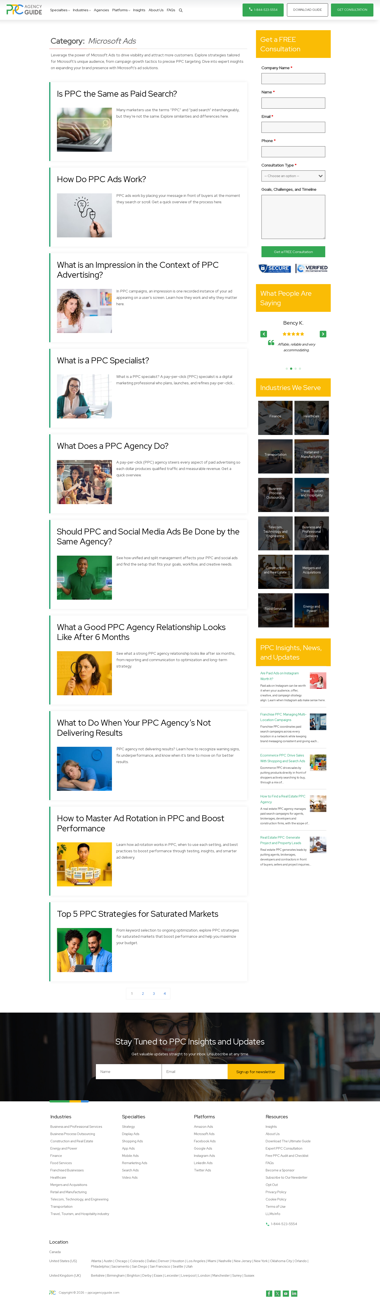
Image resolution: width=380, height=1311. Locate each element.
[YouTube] (286, 1294)
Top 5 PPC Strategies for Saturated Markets (137, 913)
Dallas (151, 1261)
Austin (108, 1261)
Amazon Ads (203, 1126)
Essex (158, 1275)
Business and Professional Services (76, 1126)
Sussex (249, 1275)
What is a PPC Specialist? (103, 360)
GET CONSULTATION (352, 10)
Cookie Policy (276, 1199)
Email (267, 116)
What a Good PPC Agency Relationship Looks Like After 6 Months (141, 632)
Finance (56, 1156)
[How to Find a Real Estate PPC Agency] (318, 803)
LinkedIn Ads (203, 1163)
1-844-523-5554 (266, 10)
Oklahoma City (281, 1261)
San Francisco (160, 1266)
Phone (268, 140)
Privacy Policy (276, 1192)
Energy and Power (63, 1148)
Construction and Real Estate (71, 1141)
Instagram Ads (204, 1156)
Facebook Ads (205, 1141)
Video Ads (129, 1177)
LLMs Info (273, 1214)
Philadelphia (100, 1266)
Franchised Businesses (67, 1170)
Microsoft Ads (204, 1134)
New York (261, 1261)
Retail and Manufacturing (68, 1192)
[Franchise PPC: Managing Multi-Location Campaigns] (318, 721)
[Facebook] (269, 1294)
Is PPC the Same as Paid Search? (117, 93)
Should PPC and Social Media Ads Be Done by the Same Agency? (148, 536)
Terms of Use (276, 1206)
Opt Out (272, 1185)
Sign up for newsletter (256, 1071)
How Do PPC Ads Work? (101, 179)
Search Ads (130, 1170)
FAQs (270, 1163)
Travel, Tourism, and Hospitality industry (79, 1214)
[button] (323, 334)
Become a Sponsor (280, 1170)
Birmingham (116, 1275)
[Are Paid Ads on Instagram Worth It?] (318, 680)
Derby (147, 1275)
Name (268, 91)
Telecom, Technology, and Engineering (79, 1199)
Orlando (300, 1261)
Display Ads (130, 1134)
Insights (271, 1126)
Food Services (61, 1163)
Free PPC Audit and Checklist (287, 1156)
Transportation (61, 1206)
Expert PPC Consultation (284, 1148)
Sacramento (120, 1266)
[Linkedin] (294, 1294)
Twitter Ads (202, 1170)
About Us (273, 1134)
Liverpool (188, 1275)
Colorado (137, 1261)
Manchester (221, 1275)
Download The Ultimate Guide (288, 1141)
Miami (212, 1261)
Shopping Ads (132, 1141)
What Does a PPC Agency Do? (113, 445)
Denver (163, 1261)
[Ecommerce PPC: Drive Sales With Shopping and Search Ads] (318, 762)
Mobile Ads (130, 1156)
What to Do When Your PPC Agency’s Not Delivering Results (134, 727)
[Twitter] (277, 1294)
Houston (178, 1261)
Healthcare (58, 1177)
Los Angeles (196, 1261)
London (204, 1275)
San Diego (139, 1266)
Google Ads (203, 1148)
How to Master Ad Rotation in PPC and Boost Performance (140, 823)
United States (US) (63, 1261)
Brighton (133, 1275)
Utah (189, 1266)
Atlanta (96, 1261)
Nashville (225, 1261)
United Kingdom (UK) (65, 1275)
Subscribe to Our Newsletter (286, 1177)
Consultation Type (279, 165)
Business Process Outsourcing (72, 1134)
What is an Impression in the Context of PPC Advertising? (138, 270)
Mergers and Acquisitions (68, 1185)
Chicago (121, 1261)
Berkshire (98, 1275)
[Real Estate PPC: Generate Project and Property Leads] (318, 845)
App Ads (128, 1148)
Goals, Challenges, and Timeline (288, 189)
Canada (55, 1252)
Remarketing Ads (134, 1163)
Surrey (237, 1275)
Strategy (128, 1126)
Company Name (276, 67)
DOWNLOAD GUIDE (307, 10)
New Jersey (243, 1261)
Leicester (172, 1275)
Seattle (178, 1266)
